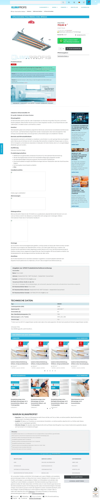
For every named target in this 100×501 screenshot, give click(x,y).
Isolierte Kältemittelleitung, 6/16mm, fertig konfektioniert (39, 363)
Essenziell (16, 496)
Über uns (75, 462)
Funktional (24, 498)
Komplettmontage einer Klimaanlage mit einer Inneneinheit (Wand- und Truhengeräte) (38, 402)
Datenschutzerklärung (21, 469)
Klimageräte (44, 7)
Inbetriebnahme (46, 69)
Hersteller (74, 7)
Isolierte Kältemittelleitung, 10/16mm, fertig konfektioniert (60, 363)
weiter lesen (75, 144)
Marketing (25, 496)
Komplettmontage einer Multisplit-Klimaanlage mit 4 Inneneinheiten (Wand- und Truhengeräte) (19, 402)
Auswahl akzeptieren (76, 481)
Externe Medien (36, 496)
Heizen (54, 7)
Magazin (75, 466)
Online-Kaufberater (48, 462)
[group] (20, 388)
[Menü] (98, 487)
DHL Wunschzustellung (52, 496)
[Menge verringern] (64, 48)
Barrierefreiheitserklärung (23, 473)
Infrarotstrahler (49, 11)
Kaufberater (85, 7)
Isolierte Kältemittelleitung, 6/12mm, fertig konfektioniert (19, 363)
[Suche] (63, 2)
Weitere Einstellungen (35, 498)
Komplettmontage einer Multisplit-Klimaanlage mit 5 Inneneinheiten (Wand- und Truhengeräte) (59, 402)
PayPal (15, 498)
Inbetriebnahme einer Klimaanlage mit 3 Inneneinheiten (77, 401)
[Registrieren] (74, 2)
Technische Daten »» (63, 56)
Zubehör (63, 7)
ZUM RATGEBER (1, 149)
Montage (38, 69)
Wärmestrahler (37, 11)
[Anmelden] (69, 2)
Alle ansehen (82, 338)
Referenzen (76, 473)
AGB (15, 462)
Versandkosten (69, 30)
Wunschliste (81, 35)
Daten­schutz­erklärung (38, 493)
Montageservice (47, 466)
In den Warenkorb (75, 48)
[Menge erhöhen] (63, 48)
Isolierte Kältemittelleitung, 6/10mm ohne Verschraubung (79, 363)
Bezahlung (45, 473)
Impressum (17, 466)
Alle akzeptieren (76, 477)
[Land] (79, 2)
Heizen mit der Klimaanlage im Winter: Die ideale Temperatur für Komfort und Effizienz (79, 156)
